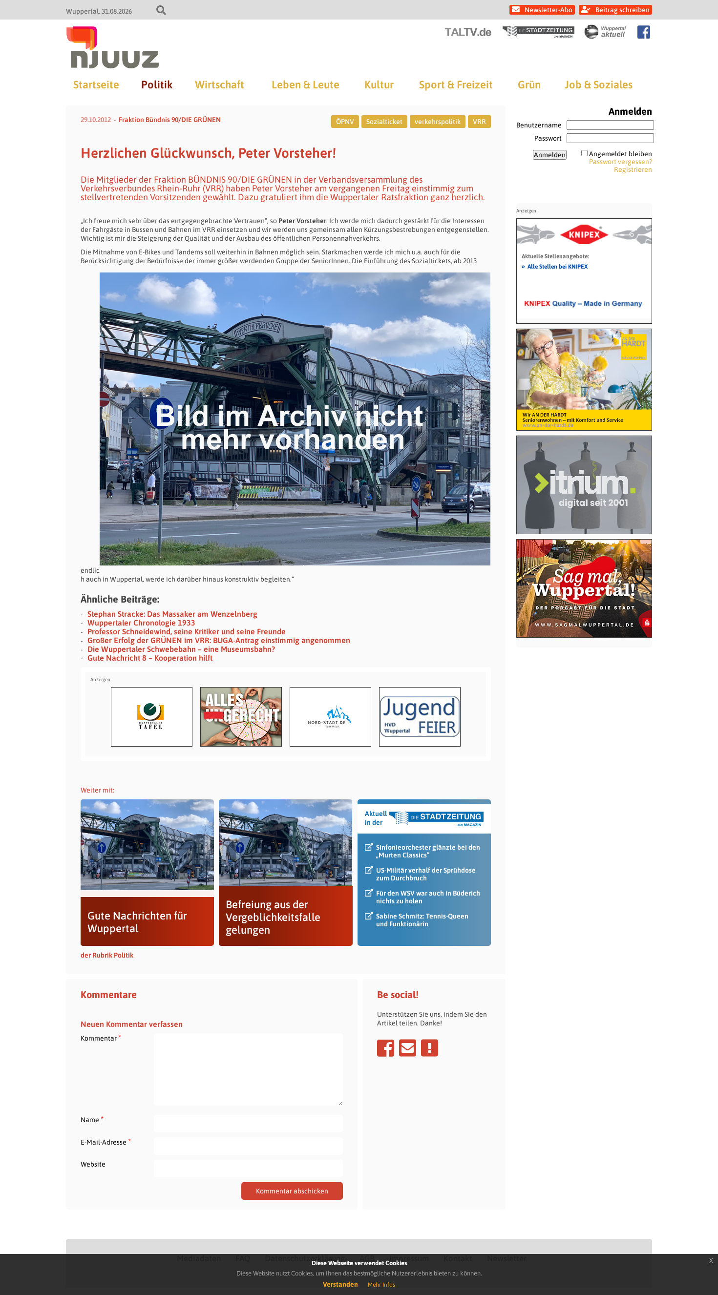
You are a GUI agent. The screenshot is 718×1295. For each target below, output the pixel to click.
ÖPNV (345, 121)
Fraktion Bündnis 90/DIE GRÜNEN (170, 120)
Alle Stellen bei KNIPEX (555, 266)
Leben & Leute (305, 84)
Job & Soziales (599, 84)
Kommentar (101, 1038)
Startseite (96, 84)
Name (92, 1119)
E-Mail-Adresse (106, 1142)
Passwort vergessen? (620, 162)
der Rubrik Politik (107, 955)
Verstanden (340, 1284)
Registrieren (633, 169)
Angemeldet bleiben (620, 154)
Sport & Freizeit (456, 84)
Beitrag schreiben (622, 10)
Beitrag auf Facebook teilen (385, 1048)
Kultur (379, 84)
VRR (479, 121)
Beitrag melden (429, 1048)
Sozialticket (384, 121)
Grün (529, 84)
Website (93, 1164)
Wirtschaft (219, 84)
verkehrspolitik (438, 121)
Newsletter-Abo (548, 10)
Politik (156, 84)
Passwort (548, 138)
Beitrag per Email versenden (407, 1048)
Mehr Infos (381, 1284)
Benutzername (539, 125)
